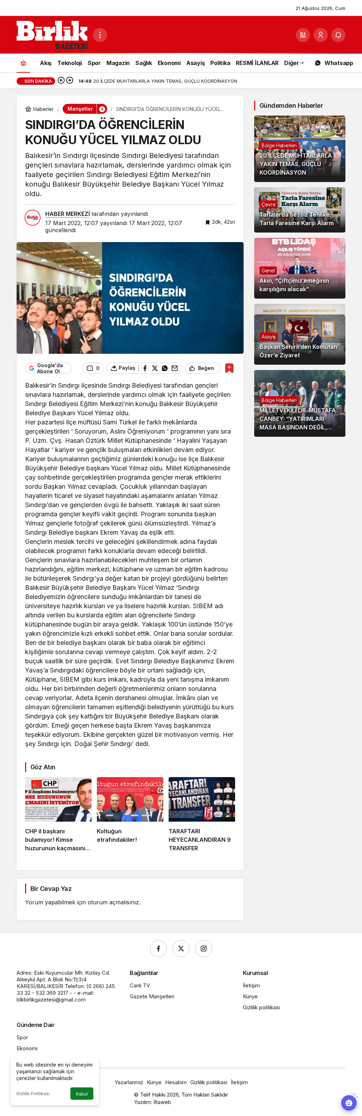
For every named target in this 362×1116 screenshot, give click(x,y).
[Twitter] (181, 948)
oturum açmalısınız (113, 902)
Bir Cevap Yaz (50, 888)
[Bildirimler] (338, 35)
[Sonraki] (69, 81)
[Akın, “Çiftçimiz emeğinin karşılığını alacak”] (299, 268)
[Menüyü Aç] (100, 35)
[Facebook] (158, 948)
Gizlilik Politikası (32, 1093)
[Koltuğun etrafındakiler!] (130, 814)
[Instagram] (203, 948)
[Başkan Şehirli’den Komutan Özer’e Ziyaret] (299, 334)
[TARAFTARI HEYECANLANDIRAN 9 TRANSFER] (202, 814)
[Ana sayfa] (23, 63)
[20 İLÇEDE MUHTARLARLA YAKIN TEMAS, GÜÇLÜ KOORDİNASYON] (299, 149)
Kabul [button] (82, 1094)
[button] (303, 35)
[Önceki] (61, 81)
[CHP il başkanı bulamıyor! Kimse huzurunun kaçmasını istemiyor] (58, 814)
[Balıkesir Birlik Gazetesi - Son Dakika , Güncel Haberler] (52, 34)
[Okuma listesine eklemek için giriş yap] (229, 368)
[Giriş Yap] (321, 35)
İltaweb (162, 1102)
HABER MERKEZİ (67, 213)
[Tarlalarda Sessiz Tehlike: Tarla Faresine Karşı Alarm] (299, 210)
